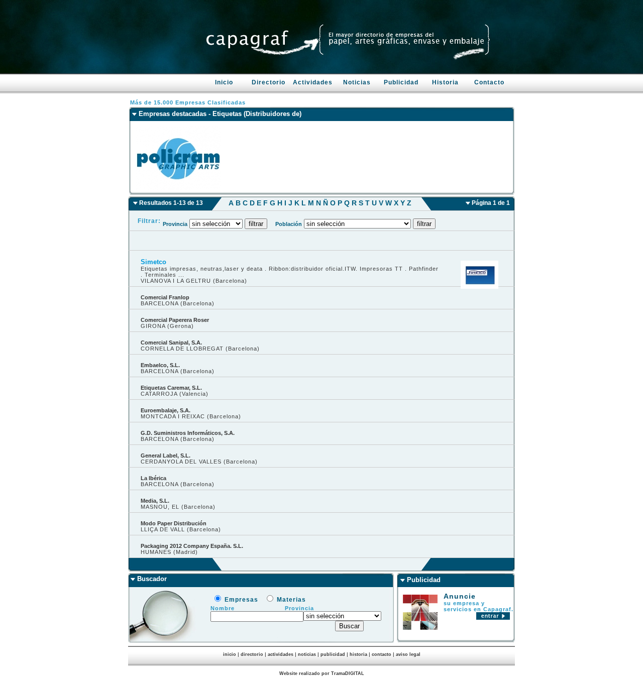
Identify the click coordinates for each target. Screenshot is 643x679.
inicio (229, 654)
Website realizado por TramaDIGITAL (321, 673)
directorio (252, 654)
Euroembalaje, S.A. (165, 410)
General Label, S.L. (165, 455)
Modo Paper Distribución (173, 523)
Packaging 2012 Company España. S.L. (192, 546)
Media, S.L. (155, 501)
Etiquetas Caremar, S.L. (171, 388)
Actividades (313, 82)
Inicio (224, 82)
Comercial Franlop (165, 297)
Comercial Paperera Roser (175, 320)
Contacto (489, 82)
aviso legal (408, 654)
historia (358, 654)
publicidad (332, 654)
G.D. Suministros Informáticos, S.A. (188, 433)
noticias (307, 654)
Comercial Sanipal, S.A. (171, 343)
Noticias (357, 82)
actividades (280, 654)
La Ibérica (153, 478)
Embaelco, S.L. (160, 365)
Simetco (153, 262)
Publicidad (401, 82)
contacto (381, 654)
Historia (445, 82)
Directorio (268, 82)
